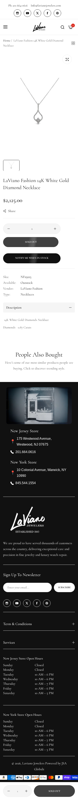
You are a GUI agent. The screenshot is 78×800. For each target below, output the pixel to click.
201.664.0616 (25, 452)
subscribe (64, 587)
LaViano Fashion (31, 288)
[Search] (62, 27)
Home (6, 40)
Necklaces (27, 294)
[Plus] (55, 228)
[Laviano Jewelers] (39, 27)
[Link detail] (17, 13)
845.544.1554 (25, 483)
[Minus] (8, 228)
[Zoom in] (67, 59)
